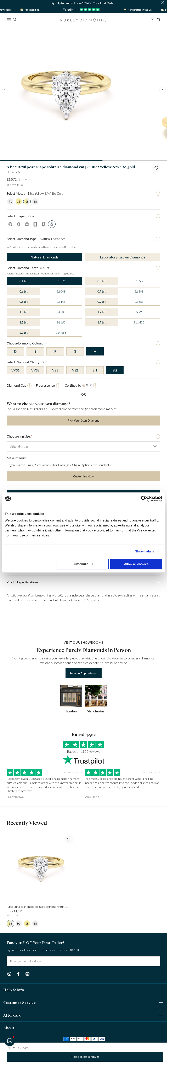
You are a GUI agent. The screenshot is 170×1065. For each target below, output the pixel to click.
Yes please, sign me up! (110, 576)
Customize (80, 564)
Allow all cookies (136, 564)
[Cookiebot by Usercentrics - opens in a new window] (144, 499)
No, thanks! (110, 598)
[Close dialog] (159, 489)
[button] (9, 1040)
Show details (144, 551)
